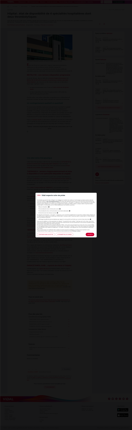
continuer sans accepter (46, 234)
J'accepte (90, 234)
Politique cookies (76, 231)
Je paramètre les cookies (64, 234)
